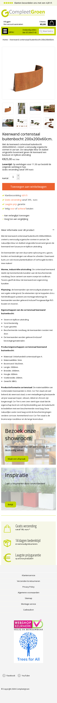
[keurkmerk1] (28, 629)
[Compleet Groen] (28, 13)
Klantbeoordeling (15, 195)
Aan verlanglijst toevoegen (16, 215)
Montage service (28, 604)
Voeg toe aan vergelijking (16, 219)
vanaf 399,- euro (21, 199)
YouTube (26, 675)
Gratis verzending (26, 526)
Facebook (11, 675)
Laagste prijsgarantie (28, 555)
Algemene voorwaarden (28, 592)
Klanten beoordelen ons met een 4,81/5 (33, 2)
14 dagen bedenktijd (27, 540)
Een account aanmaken (13, 24)
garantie (15, 204)
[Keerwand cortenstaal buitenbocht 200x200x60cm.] (7, 113)
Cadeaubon (28, 609)
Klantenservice (28, 575)
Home (5, 39)
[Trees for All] (28, 662)
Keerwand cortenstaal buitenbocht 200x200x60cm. (32, 39)
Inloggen (7, 21)
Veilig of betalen (18, 208)
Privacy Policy (28, 586)
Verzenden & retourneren (28, 581)
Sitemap (28, 598)
